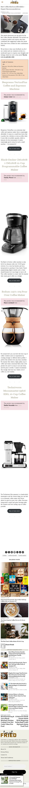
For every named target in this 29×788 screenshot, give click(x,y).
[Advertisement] (14, 198)
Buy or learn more (14, 148)
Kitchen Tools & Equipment (13, 13)
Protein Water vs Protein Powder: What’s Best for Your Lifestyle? (17, 695)
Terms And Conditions (7, 757)
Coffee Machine (12, 555)
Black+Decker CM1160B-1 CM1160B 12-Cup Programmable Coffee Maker (12, 70)
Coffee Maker (22, 555)
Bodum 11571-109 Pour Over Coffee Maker (12, 73)
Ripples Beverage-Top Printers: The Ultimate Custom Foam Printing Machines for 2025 (18, 674)
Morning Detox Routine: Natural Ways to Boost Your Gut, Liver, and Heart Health (18, 706)
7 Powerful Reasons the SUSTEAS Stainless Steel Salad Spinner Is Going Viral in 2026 (15, 780)
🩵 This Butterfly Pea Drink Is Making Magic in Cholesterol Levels (17, 685)
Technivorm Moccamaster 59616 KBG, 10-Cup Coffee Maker (13, 75)
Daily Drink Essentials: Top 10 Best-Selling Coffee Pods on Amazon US (13, 600)
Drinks (4, 13)
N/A (19, 303)
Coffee (4, 555)
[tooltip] (6, 552)
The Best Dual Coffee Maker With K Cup (12, 641)
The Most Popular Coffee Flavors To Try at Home (13, 620)
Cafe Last (18, 97)
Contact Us (4, 754)
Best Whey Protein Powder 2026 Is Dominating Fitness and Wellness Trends (17, 653)
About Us (3, 749)
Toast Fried (10, 645)
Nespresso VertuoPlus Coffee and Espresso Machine (12, 67)
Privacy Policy (5, 752)
